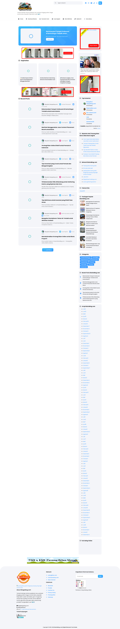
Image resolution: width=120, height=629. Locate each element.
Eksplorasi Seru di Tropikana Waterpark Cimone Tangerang (93, 210)
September (86, 333)
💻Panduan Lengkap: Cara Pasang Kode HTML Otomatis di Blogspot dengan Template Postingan (67, 80)
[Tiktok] (94, 3)
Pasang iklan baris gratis (89, 166)
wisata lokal (84, 267)
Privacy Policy (52, 592)
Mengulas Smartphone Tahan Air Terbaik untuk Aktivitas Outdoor (92, 223)
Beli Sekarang (94, 89)
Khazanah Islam (94, 259)
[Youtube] (91, 3)
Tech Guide (83, 264)
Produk (50, 588)
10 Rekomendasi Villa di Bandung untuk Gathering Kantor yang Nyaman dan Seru (91, 298)
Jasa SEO (85, 177)
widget (98, 128)
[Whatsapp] (96, 3)
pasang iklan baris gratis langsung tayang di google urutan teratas (90, 172)
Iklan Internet (51, 580)
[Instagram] (88, 3)
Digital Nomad (84, 259)
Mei (84, 314)
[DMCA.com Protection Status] (20, 618)
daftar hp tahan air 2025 (67, 213)
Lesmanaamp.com (53, 577)
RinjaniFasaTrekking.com (90, 179)
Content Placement (52, 36)
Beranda (50, 585)
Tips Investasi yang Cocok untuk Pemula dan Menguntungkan (91, 293)
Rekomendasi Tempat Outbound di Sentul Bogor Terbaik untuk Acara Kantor (57, 33)
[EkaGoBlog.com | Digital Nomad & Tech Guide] (25, 10)
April (84, 316)
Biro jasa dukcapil (88, 168)
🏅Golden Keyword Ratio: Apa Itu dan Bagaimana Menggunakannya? (26, 79)
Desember (86, 326)
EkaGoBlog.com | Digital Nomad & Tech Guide (65, 627)
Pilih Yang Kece (66, 91)
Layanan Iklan (84, 262)
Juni (84, 311)
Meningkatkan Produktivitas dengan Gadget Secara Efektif (93, 203)
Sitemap (50, 597)
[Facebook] (85, 3)
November (86, 329)
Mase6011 (82, 191)
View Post (49, 39)
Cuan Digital (64, 122)
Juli (84, 309)
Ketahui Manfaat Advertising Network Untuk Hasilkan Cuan (47, 78)
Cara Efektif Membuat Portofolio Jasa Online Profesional (91, 238)
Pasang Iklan (51, 595)
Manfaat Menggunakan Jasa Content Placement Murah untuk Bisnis (93, 245)
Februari (86, 321)
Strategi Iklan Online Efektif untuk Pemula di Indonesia (91, 288)
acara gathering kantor (89, 182)
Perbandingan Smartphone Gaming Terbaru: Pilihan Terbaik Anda (92, 217)
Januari (85, 324)
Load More (49, 250)
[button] (100, 3)
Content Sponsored (63, 36)
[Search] (55, 3)
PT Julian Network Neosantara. (28, 609)
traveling (91, 264)
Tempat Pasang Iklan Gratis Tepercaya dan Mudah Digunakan (90, 145)
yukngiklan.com (52, 575)
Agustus (85, 336)
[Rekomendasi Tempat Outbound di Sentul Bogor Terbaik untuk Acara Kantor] (31, 35)
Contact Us (51, 590)
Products (92, 262)
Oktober (85, 331)
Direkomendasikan (68, 53)
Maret (85, 319)
